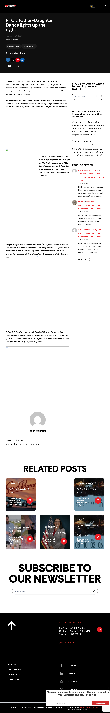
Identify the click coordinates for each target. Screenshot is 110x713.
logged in (23, 444)
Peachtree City (29, 46)
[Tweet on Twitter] (13, 59)
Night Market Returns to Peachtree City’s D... (83, 501)
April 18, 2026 (15, 531)
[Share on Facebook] (8, 59)
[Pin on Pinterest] (17, 59)
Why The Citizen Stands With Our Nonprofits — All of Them (91, 177)
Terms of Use (14, 679)
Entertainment (13, 46)
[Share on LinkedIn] (22, 59)
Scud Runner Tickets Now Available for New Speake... (15, 501)
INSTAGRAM (72, 681)
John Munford (12, 39)
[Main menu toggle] (100, 6)
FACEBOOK (72, 665)
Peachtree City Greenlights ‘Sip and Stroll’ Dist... (16, 540)
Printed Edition (15, 669)
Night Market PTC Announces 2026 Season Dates (83, 539)
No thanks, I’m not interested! (77, 709)
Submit (100, 96)
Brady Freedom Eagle (88, 170)
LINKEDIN (71, 673)
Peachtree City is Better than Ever (50, 541)
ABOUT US (12, 664)
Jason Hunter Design (89, 708)
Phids (80, 202)
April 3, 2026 (60, 533)
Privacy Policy (14, 674)
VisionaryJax (84, 230)
